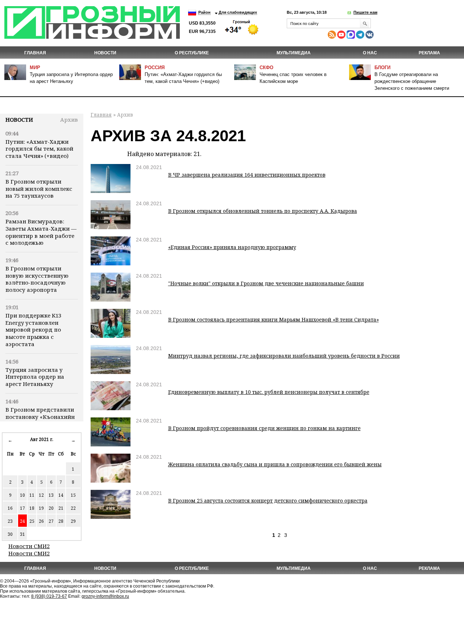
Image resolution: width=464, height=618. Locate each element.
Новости (19, 119)
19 (41, 508)
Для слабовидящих (238, 12)
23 (10, 521)
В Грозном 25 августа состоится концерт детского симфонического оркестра (268, 500)
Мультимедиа (294, 52)
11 (31, 495)
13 (51, 495)
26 (41, 521)
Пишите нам (365, 12)
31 (22, 534)
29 (73, 521)
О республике (192, 52)
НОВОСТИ (105, 52)
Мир (35, 67)
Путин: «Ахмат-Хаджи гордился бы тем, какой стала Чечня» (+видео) (39, 149)
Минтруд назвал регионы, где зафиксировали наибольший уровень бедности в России (284, 355)
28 (60, 521)
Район (204, 12)
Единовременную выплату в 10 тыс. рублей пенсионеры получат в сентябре (268, 391)
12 (41, 495)
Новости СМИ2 (29, 546)
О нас (370, 52)
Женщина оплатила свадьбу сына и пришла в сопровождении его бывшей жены (275, 464)
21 (60, 508)
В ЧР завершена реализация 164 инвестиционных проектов (247, 174)
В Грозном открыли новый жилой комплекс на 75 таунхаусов (38, 188)
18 (31, 508)
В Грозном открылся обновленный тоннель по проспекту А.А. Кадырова (262, 210)
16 (10, 508)
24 (22, 521)
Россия (155, 67)
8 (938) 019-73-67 (49, 596)
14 (60, 495)
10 (22, 495)
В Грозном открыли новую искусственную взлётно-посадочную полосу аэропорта (37, 279)
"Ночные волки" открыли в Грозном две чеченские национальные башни (266, 283)
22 (73, 508)
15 (73, 495)
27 (51, 521)
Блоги (382, 67)
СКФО (266, 67)
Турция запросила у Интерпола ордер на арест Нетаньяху (34, 377)
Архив (69, 119)
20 (51, 508)
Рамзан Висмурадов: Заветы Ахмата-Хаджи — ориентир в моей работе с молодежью (40, 232)
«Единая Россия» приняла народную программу (232, 247)
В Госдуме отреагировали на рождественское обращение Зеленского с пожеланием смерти (411, 81)
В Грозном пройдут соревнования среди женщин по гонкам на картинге (264, 428)
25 (31, 521)
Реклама (429, 52)
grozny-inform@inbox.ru (105, 596)
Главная (35, 52)
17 (22, 508)
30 (10, 534)
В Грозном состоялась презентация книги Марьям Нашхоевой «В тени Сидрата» (273, 319)
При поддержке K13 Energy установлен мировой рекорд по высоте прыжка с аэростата (33, 330)
